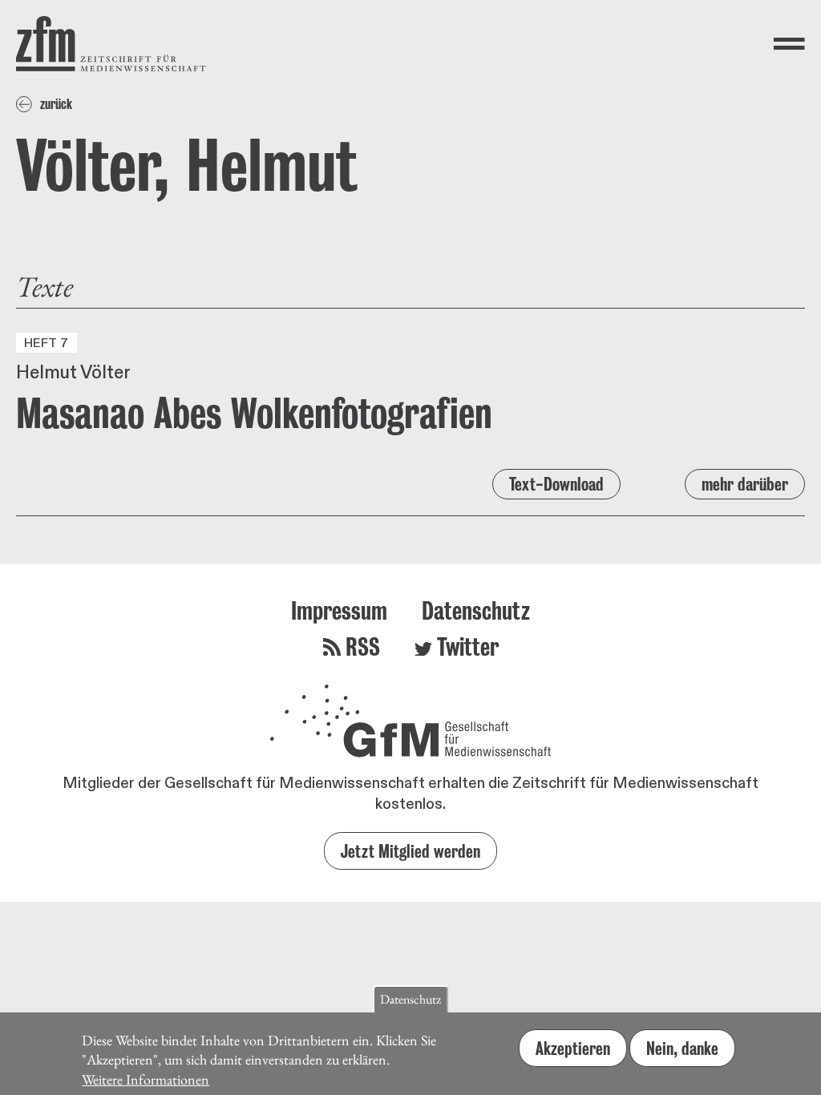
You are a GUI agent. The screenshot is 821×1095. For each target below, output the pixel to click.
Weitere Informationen (145, 1079)
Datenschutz (476, 610)
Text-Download (556, 484)
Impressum (339, 610)
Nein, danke (682, 1048)
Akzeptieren (573, 1048)
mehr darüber (745, 484)
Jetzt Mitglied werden (410, 851)
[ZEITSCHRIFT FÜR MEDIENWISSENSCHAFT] (111, 43)
